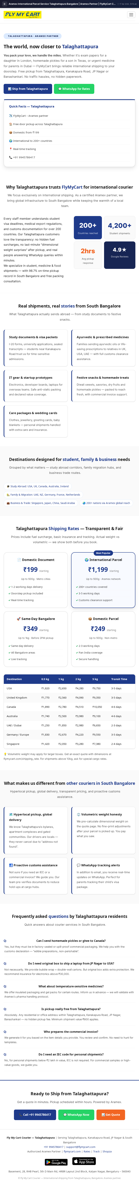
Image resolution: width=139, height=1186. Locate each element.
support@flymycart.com (80, 1147)
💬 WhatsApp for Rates (74, 89)
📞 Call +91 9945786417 (35, 1115)
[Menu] (131, 14)
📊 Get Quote (111, 1115)
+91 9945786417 (53, 1147)
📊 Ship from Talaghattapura (28, 89)
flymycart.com (72, 1151)
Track (96, 1151)
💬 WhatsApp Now (76, 1115)
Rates (87, 1151)
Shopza (107, 1151)
